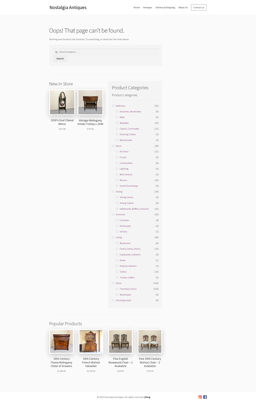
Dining (119, 191)
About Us (183, 7)
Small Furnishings (129, 185)
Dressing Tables (128, 134)
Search (60, 58)
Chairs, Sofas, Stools (130, 248)
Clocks (123, 157)
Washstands (126, 140)
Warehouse (125, 294)
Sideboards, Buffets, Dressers (134, 208)
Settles (123, 231)
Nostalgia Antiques (68, 7)
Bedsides (124, 122)
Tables (123, 271)
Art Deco (124, 151)
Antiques (147, 7)
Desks (123, 260)
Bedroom (120, 105)
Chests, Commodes (129, 128)
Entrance (120, 214)
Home (137, 7)
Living (119, 237)
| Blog (147, 397)
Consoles (124, 220)
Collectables (126, 163)
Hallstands (125, 225)
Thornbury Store (128, 288)
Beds (122, 117)
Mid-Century (126, 174)
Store (118, 283)
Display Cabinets (128, 265)
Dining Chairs (126, 197)
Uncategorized (123, 300)
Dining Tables (127, 202)
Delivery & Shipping (165, 7)
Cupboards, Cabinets (130, 254)
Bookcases (125, 243)
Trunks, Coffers (127, 277)
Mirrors (123, 180)
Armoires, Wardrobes (130, 111)
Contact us (198, 7)
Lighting (124, 168)
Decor (119, 145)
